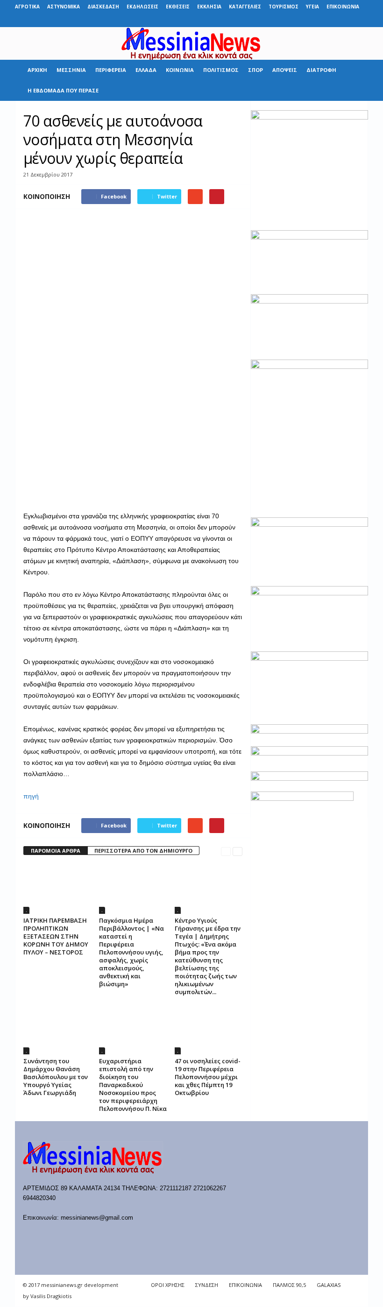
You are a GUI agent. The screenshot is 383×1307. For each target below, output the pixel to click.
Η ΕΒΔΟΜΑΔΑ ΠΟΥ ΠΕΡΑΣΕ (63, 90)
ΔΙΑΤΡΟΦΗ (321, 69)
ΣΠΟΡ (255, 69)
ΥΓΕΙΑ (312, 6)
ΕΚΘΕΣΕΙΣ (178, 6)
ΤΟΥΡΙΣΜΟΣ (283, 6)
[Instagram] (332, 20)
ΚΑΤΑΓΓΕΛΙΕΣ (245, 6)
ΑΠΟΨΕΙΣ (284, 69)
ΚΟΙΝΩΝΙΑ (180, 69)
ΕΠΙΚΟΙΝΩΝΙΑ (342, 6)
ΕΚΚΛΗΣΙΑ (209, 6)
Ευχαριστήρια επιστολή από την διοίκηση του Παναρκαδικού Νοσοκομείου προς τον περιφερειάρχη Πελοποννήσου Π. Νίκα (133, 1085)
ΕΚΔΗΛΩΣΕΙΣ (142, 6)
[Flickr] (303, 20)
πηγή (31, 796)
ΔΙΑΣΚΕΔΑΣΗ (103, 6)
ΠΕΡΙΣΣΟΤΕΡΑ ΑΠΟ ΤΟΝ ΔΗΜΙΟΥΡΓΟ (143, 850)
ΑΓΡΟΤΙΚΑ (27, 6)
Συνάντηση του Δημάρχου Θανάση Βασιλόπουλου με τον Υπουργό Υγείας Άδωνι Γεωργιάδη (55, 1077)
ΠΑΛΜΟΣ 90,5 (289, 1284)
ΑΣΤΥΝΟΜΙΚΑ (63, 6)
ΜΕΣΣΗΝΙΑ (71, 69)
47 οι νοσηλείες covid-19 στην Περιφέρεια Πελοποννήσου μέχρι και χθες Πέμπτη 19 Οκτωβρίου (208, 1077)
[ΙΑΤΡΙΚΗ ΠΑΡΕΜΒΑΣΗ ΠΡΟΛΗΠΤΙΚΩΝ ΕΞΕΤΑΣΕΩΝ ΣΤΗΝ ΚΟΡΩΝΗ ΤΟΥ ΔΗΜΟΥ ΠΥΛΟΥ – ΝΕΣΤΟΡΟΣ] (57, 888)
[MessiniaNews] (191, 43)
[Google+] (317, 20)
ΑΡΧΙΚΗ (37, 69)
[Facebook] (288, 20)
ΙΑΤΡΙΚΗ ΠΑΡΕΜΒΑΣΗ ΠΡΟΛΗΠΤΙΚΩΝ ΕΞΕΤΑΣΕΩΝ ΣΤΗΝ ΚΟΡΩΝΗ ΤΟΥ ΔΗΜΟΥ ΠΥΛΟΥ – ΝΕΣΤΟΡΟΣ (55, 936)
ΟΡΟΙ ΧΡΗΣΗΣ (167, 1284)
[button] (354, 80)
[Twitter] (346, 20)
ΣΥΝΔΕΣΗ (206, 1284)
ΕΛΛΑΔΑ (145, 69)
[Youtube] (361, 20)
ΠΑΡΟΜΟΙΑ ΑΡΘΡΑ (55, 850)
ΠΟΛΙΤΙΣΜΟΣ (221, 69)
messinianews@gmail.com (97, 1217)
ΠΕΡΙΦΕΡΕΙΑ (110, 69)
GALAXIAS (328, 1284)
